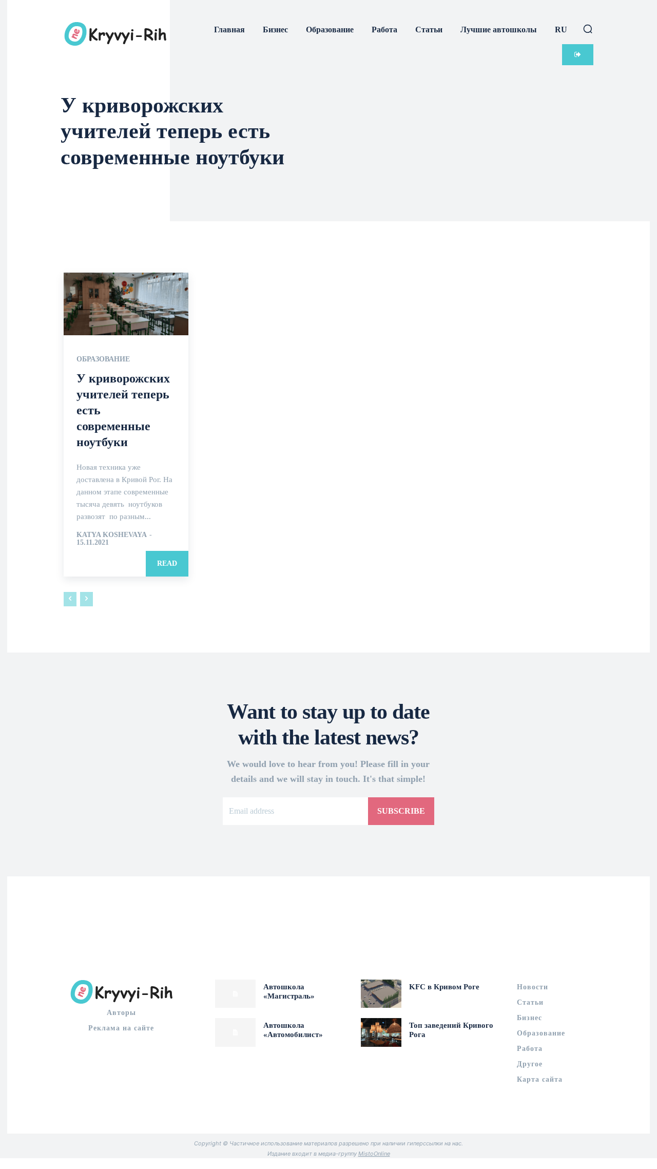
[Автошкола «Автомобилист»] (235, 1032)
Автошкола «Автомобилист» (293, 1030)
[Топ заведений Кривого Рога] (381, 1032)
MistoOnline (374, 1153)
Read (167, 563)
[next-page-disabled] (86, 599)
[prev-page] (70, 599)
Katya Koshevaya (111, 535)
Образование (103, 359)
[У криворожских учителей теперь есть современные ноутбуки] (126, 304)
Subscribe (401, 811)
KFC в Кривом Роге (444, 987)
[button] (587, 28)
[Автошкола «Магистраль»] (235, 994)
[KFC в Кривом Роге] (381, 994)
